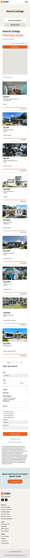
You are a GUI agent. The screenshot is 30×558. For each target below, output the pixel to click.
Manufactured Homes (15, 20)
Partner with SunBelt (6, 518)
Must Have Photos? (9, 413)
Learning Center (5, 524)
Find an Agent (5, 531)
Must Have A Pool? (8, 411)
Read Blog (4, 526)
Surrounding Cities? (9, 415)
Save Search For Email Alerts (15, 442)
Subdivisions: (6, 401)
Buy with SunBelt (5, 507)
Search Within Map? (9, 417)
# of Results (6, 425)
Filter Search (15, 47)
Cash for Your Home (6, 509)
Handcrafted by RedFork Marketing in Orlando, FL (15, 555)
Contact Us (4, 541)
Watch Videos (5, 528)
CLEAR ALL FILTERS (15, 439)
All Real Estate (15, 25)
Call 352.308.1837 (15, 481)
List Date (5, 419)
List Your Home (5, 514)
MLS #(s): (5, 406)
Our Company (5, 536)
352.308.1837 (5, 496)
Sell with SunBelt (5, 512)
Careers (3, 538)
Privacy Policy (5, 543)
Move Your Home (6, 516)
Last (21, 362)
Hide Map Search (7, 77)
